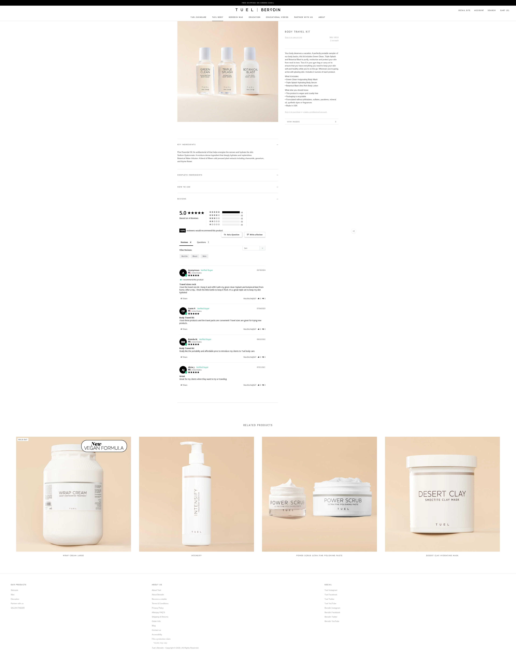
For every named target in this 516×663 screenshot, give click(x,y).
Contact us (156, 630)
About (322, 17)
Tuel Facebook (331, 595)
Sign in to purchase (292, 112)
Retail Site (464, 10)
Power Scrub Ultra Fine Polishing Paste (319, 555)
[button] (259, 298)
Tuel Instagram (331, 590)
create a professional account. (315, 112)
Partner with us (17, 603)
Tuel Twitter (329, 599)
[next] (186, 125)
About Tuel (156, 590)
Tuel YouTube (330, 603)
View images (293, 122)
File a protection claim (161, 639)
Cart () (504, 10)
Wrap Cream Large (73, 555)
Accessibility (157, 634)
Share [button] (185, 298)
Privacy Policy (158, 608)
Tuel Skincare (198, 17)
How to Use (184, 187)
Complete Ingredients (189, 175)
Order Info (156, 621)
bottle (184, 256)
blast (195, 256)
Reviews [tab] (184, 242)
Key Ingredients (186, 144)
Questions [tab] (201, 242)
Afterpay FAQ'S (158, 612)
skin (204, 256)
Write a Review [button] (256, 234)
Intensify (196, 555)
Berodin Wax (236, 17)
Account (479, 10)
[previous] (180, 125)
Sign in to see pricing (293, 37)
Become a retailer (159, 599)
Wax (12, 595)
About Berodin (158, 595)
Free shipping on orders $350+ (258, 3)
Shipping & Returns (160, 617)
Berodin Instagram (332, 608)
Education (255, 17)
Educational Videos (277, 17)
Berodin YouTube (332, 621)
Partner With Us (303, 17)
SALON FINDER (18, 608)
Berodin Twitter (331, 617)
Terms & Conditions (160, 603)
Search (492, 10)
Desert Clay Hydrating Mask (442, 555)
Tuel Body (217, 17)
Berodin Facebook (332, 612)
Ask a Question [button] (233, 234)
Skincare (14, 590)
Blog (154, 626)
